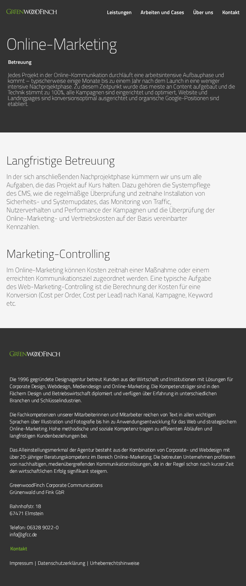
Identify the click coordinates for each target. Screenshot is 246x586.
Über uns (203, 12)
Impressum (21, 563)
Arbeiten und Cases (162, 12)
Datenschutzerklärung (61, 563)
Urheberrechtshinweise (114, 563)
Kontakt (231, 12)
